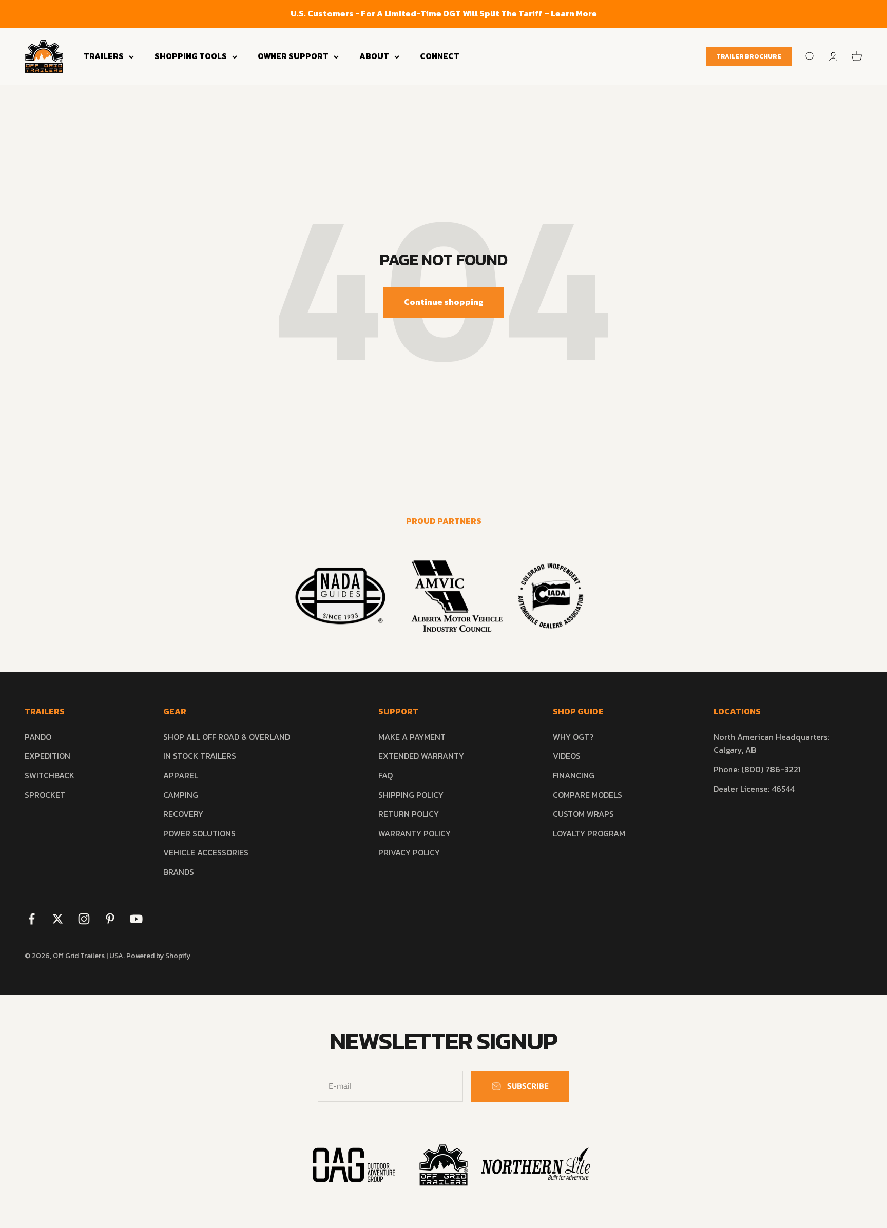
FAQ (385, 775)
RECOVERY (183, 814)
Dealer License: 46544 (754, 789)
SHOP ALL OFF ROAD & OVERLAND (226, 737)
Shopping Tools (191, 56)
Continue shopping (444, 302)
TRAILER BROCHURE (748, 56)
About (374, 56)
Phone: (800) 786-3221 (757, 769)
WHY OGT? (573, 737)
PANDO (38, 737)
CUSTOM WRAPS (583, 814)
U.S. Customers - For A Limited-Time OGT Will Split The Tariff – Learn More (444, 13)
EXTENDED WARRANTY (421, 756)
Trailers (104, 56)
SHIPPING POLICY (411, 795)
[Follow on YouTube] (136, 919)
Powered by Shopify (158, 955)
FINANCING (573, 775)
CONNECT (439, 56)
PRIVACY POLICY (409, 852)
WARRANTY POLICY (414, 833)
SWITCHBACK (49, 775)
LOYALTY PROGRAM (589, 833)
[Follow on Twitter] (58, 919)
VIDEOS (567, 756)
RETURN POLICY (408, 814)
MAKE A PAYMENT (412, 737)
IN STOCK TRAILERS (199, 756)
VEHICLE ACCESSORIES (205, 852)
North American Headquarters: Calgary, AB (771, 743)
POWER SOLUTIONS (199, 833)
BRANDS (178, 872)
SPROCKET (45, 795)
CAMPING (180, 795)
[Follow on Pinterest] (110, 919)
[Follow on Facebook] (31, 919)
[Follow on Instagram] (84, 919)
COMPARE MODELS (587, 795)
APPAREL (180, 775)
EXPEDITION (47, 756)
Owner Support (293, 56)
